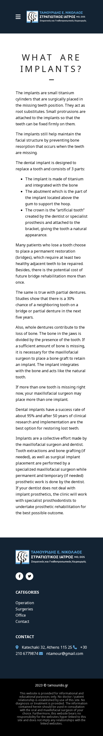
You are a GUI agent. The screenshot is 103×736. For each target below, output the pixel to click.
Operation (25, 602)
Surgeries (24, 609)
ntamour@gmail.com (64, 653)
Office (21, 615)
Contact (22, 621)
